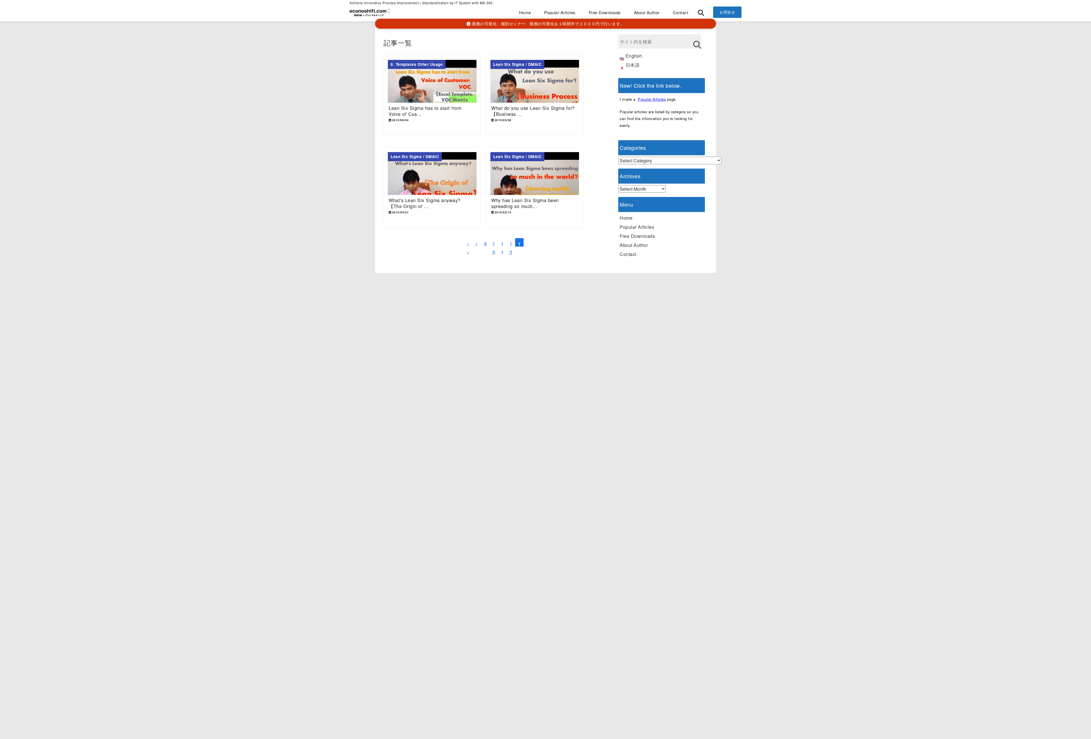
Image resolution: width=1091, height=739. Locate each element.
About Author (647, 12)
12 (511, 243)
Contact (680, 12)
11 (502, 243)
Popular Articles (560, 12)
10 (493, 243)
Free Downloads (605, 12)
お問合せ (727, 12)
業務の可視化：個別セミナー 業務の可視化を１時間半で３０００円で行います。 (547, 23)
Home (525, 12)
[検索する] (697, 44)
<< (468, 243)
